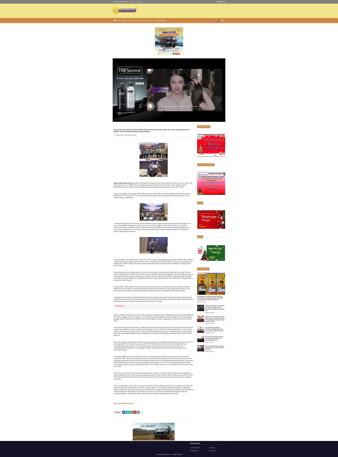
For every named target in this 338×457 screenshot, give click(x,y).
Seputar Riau (125, 20)
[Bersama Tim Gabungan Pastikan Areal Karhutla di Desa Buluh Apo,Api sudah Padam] (200, 339)
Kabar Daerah (142, 20)
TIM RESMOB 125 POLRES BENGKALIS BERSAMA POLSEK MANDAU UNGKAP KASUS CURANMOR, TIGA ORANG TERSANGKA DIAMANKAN (210, 298)
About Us (132, 2)
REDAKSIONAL (194, 450)
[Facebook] (123, 412)
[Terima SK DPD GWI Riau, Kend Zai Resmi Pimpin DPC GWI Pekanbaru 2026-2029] (200, 348)
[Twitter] (127, 412)
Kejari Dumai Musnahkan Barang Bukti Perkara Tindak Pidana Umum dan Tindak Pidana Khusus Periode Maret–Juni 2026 (215, 319)
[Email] (138, 412)
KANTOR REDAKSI (195, 448)
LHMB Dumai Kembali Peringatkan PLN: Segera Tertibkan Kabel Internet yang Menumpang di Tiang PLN (214, 308)
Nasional (133, 20)
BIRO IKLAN (212, 448)
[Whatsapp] (131, 412)
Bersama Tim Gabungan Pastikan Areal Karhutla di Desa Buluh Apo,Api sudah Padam (214, 338)
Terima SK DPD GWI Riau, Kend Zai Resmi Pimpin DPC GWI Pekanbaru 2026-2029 (214, 347)
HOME (118, 20)
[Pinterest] (134, 412)
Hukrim (150, 20)
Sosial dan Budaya (159, 20)
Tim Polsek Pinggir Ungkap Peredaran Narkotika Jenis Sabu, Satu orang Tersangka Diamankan (214, 329)
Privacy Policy (139, 2)
